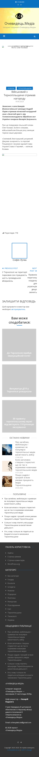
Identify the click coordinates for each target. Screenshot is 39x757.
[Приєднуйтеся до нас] (20, 5)
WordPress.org (14, 564)
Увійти (10, 553)
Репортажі (12, 601)
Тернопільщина (25, 88)
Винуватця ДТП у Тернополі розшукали (19, 390)
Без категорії (13, 576)
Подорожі (12, 594)
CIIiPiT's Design (26, 750)
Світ (9, 609)
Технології (12, 616)
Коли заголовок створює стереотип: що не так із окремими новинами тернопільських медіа (26, 465)
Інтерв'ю (11, 587)
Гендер (11, 579)
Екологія (11, 583)
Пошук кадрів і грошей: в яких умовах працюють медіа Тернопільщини (24, 480)
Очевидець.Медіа (19, 23)
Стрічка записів (14, 556)
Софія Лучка (19, 260)
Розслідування (14, 605)
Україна (11, 620)
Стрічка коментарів (16, 560)
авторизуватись (18, 309)
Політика (11, 598)
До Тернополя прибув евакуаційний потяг (19, 354)
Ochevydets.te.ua (13, 750)
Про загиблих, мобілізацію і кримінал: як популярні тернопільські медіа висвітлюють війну (25, 448)
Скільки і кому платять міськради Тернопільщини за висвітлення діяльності (18, 525)
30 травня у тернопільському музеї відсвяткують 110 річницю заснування (19, 423)
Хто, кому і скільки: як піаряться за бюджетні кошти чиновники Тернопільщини (18, 534)
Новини (10, 88)
